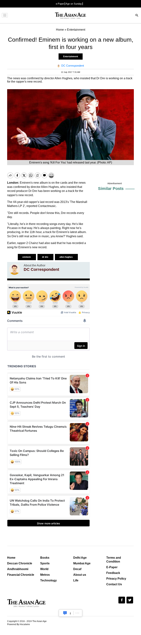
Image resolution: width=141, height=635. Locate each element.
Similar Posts (111, 188)
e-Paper (60, 3)
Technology (48, 580)
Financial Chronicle (20, 574)
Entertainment (70, 56)
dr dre (45, 257)
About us (79, 574)
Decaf (77, 569)
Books (44, 557)
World (44, 569)
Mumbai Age (82, 563)
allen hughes (66, 257)
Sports (45, 563)
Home (11, 557)
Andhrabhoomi (17, 569)
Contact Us (114, 584)
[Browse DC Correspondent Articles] (14, 269)
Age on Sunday (74, 3)
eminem (26, 257)
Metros (45, 574)
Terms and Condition (113, 559)
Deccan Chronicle (19, 563)
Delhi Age (80, 557)
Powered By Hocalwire (18, 624)
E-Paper (112, 567)
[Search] (137, 16)
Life (75, 580)
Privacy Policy (116, 578)
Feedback (113, 572)
